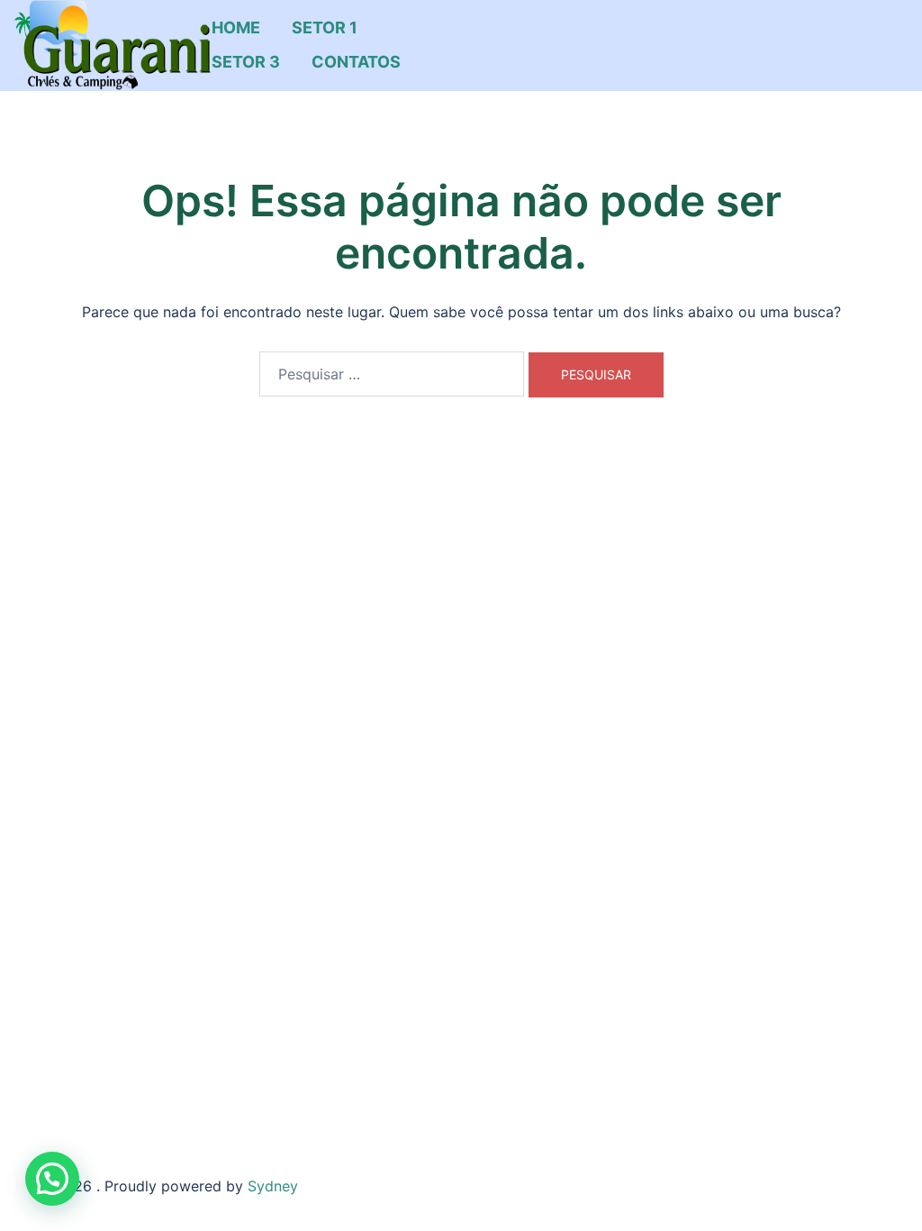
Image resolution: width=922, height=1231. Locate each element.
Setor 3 (246, 61)
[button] (52, 1179)
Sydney (273, 1186)
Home (236, 27)
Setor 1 (324, 27)
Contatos (356, 61)
